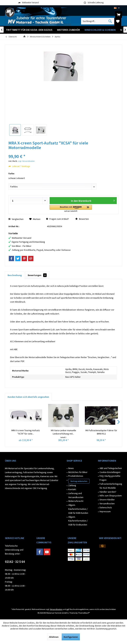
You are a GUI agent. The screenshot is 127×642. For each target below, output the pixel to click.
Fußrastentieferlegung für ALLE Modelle (111, 485)
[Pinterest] (24, 258)
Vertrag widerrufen (78, 481)
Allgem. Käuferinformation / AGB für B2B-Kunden (78, 508)
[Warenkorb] (118, 14)
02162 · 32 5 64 (15, 562)
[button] (71, 208)
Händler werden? (108, 491)
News (71, 468)
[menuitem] (118, 14)
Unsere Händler (107, 499)
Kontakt (72, 489)
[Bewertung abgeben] (63, 152)
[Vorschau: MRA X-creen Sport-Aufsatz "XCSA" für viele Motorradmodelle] (15, 130)
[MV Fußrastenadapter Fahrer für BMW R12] (101, 415)
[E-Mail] (30, 258)
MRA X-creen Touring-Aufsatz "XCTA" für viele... (25, 432)
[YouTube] (47, 552)
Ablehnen (54, 636)
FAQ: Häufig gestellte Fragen (110, 477)
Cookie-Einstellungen (110, 472)
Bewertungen (36, 275)
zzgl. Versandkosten (26, 161)
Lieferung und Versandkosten (75, 495)
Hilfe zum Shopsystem (111, 495)
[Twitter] (18, 258)
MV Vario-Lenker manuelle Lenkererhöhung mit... (63, 432)
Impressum (105, 511)
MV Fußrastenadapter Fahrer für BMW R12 (101, 432)
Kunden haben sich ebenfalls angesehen (28, 396)
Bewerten (84, 218)
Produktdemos (75, 475)
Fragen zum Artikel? (59, 218)
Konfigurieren (71, 636)
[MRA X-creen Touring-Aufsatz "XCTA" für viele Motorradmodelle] (25, 415)
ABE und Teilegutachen (111, 468)
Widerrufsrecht (75, 501)
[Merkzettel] (117, 21)
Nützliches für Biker (77, 472)
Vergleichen (17, 219)
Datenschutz (106, 507)
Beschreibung (15, 275)
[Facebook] (11, 258)
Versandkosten (107, 503)
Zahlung (72, 485)
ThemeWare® (83, 613)
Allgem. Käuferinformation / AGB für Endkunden (78, 520)
